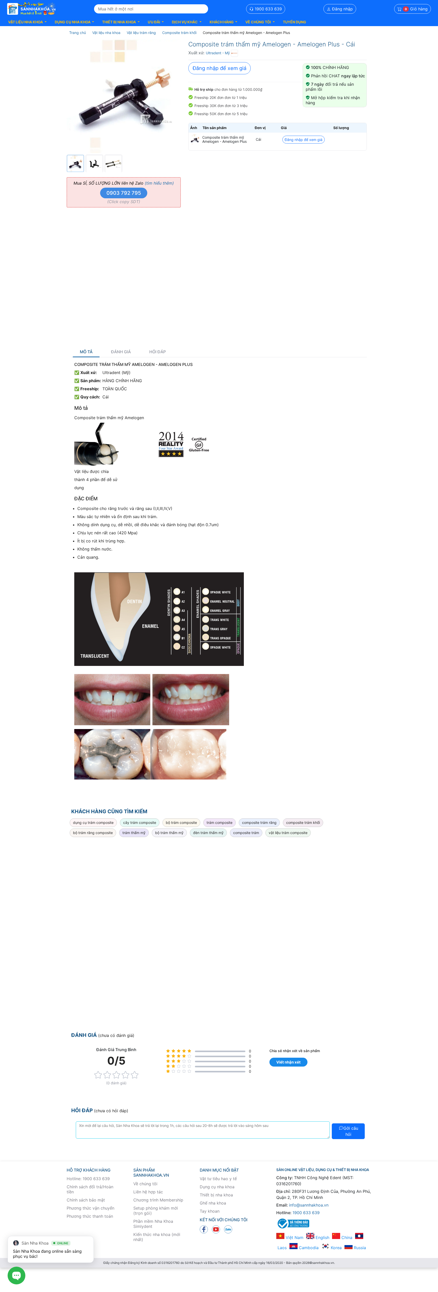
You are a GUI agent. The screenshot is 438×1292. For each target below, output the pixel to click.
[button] (27, 22)
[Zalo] (228, 1229)
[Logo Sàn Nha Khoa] (31, 9)
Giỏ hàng (416, 8)
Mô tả (86, 351)
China (346, 1237)
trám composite (219, 822)
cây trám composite (139, 822)
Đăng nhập (342, 8)
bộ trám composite (181, 822)
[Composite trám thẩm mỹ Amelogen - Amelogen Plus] (195, 139)
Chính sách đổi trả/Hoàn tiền (90, 1189)
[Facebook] (204, 1229)
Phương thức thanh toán (90, 1216)
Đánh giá (121, 351)
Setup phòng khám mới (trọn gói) (155, 1211)
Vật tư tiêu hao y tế (218, 1178)
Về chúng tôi (145, 1183)
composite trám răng (259, 822)
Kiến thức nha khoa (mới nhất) (156, 1237)
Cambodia (308, 1247)
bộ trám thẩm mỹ (169, 832)
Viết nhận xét (288, 1062)
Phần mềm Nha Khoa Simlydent (153, 1224)
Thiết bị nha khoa (216, 1194)
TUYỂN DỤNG (294, 22)
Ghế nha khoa (213, 1203)
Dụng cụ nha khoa (217, 1186)
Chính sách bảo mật (86, 1199)
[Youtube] (216, 1229)
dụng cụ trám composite (93, 822)
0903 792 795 (123, 193)
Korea (336, 1247)
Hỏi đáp (157, 351)
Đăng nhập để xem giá (219, 68)
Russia (359, 1247)
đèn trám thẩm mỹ (208, 832)
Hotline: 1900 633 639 (88, 1178)
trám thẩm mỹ (133, 832)
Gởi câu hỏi (350, 1131)
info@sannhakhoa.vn (308, 1205)
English (321, 1237)
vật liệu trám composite (288, 832)
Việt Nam (293, 1237)
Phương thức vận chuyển (90, 1208)
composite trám (246, 832)
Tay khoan (210, 1211)
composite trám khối (303, 822)
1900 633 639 (267, 8)
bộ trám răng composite (93, 832)
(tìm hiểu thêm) (159, 183)
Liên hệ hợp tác (148, 1191)
